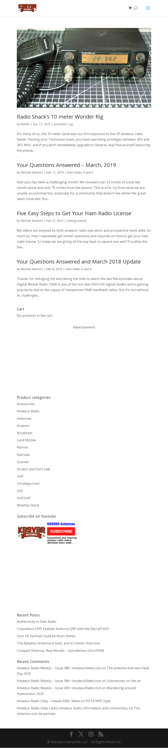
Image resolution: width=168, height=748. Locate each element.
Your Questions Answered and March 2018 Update (79, 261)
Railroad (23, 454)
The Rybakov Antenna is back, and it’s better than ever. (59, 643)
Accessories (26, 404)
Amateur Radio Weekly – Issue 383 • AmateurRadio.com (59, 688)
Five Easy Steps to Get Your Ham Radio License (74, 213)
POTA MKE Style (98, 701)
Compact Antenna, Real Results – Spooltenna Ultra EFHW (60, 650)
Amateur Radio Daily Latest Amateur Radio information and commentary (72, 708)
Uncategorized (28, 483)
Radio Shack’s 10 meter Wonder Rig (60, 116)
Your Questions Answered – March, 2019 (66, 165)
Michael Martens (32, 172)
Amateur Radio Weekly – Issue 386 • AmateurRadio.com (59, 681)
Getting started (76, 221)
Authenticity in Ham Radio (36, 621)
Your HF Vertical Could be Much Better (46, 636)
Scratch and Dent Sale (33, 469)
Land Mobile (26, 440)
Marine (22, 447)
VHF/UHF (24, 498)
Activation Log (63, 124)
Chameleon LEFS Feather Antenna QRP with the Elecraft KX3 (63, 629)
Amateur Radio (28, 411)
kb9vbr (25, 124)
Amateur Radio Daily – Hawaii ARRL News (48, 701)
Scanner (23, 462)
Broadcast (24, 433)
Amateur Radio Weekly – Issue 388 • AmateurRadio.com (59, 668)
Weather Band (28, 505)
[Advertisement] (47, 362)
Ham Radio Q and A (80, 172)
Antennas (24, 418)
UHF (20, 476)
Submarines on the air (124, 681)
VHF (20, 491)
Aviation (23, 425)
